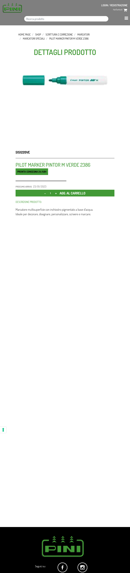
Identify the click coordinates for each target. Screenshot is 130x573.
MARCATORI (83, 34)
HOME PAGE (24, 34)
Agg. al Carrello (72, 193)
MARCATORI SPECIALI (34, 38)
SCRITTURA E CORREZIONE (59, 34)
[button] (65, 80)
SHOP (38, 34)
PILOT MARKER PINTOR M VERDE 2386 (69, 38)
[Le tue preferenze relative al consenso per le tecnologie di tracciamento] (3, 430)
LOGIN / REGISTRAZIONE (114, 5)
